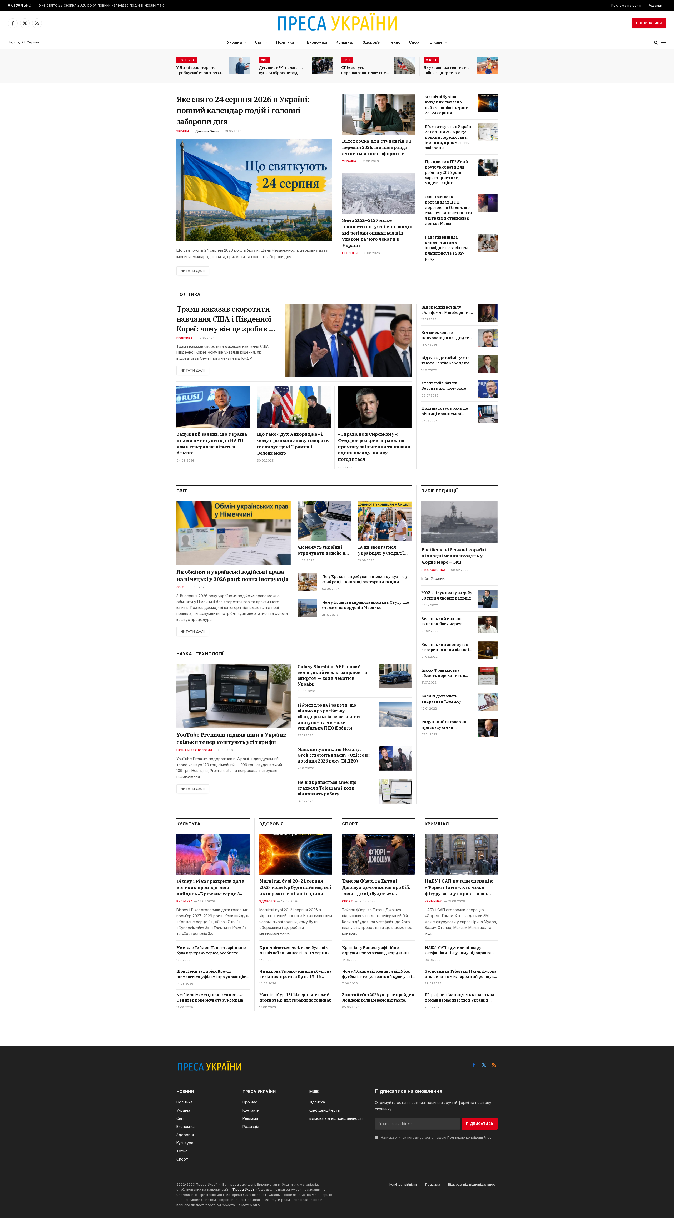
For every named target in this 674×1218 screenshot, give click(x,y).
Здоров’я (371, 42)
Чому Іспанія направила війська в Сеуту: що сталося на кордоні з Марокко (365, 605)
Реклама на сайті (626, 5)
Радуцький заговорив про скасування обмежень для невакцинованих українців (443, 725)
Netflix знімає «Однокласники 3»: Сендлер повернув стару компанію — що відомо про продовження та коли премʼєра (211, 997)
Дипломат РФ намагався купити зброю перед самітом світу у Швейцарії (283, 70)
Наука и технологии (194, 750)
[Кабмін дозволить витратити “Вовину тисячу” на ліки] (488, 702)
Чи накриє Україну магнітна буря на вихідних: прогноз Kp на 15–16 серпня (295, 974)
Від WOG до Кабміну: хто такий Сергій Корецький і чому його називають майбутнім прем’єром (446, 360)
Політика (285, 42)
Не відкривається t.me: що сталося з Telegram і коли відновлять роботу (327, 788)
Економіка (317, 42)
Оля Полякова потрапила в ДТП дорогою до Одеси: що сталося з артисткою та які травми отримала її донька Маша (448, 210)
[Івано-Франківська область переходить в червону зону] (488, 676)
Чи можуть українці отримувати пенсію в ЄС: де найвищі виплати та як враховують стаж (321, 550)
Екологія (350, 253)
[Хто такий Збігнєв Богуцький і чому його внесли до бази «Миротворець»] (488, 389)
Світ (259, 42)
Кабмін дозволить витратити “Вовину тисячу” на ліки (441, 699)
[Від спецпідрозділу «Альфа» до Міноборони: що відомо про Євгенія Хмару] (488, 313)
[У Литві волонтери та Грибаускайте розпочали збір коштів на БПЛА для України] (239, 65)
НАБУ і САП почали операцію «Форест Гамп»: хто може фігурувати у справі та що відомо (459, 887)
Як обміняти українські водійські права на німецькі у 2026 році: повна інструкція (232, 575)
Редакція (655, 5)
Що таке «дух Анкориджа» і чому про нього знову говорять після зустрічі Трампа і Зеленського (292, 443)
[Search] (656, 42)
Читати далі (193, 271)
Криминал (433, 901)
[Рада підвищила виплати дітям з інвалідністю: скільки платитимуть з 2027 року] (488, 243)
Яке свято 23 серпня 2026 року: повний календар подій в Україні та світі (104, 5)
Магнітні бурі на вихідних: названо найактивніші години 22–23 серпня (446, 104)
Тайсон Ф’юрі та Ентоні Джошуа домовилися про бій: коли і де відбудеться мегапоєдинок (376, 887)
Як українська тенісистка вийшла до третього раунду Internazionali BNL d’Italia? (447, 70)
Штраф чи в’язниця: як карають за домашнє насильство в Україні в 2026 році (459, 997)
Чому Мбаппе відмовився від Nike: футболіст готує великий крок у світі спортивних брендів (378, 974)
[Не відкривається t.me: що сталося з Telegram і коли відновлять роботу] (395, 791)
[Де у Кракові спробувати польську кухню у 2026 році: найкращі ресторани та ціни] (307, 582)
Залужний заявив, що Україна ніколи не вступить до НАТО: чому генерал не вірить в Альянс (211, 443)
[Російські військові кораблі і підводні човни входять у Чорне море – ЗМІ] (459, 522)
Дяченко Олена (207, 131)
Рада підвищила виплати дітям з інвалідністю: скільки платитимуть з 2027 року (446, 248)
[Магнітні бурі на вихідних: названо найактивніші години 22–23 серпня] (488, 103)
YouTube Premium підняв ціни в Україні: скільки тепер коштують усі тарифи (231, 738)
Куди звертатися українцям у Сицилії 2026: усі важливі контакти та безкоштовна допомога (384, 550)
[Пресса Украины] (337, 23)
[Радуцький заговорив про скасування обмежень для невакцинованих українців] (488, 728)
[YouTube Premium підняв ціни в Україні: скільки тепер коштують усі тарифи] (233, 696)
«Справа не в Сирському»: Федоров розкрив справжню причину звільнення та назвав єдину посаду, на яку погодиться (374, 446)
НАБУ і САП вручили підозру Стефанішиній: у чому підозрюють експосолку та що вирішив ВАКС (459, 950)
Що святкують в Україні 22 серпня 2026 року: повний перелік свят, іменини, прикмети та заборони (448, 137)
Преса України (245, 1189)
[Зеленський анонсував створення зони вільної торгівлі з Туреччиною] (488, 650)
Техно (394, 42)
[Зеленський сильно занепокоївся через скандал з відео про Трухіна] (488, 624)
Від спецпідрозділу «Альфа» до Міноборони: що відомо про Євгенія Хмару (445, 310)
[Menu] (663, 42)
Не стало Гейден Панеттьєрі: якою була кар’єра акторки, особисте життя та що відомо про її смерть (211, 950)
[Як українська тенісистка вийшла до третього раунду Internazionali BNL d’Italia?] (487, 65)
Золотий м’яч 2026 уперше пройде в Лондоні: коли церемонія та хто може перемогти (378, 997)
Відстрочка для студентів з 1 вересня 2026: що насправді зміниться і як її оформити (376, 147)
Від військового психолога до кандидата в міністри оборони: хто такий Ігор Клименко (445, 335)
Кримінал (345, 42)
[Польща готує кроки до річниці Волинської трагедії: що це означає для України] (488, 414)
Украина (349, 161)
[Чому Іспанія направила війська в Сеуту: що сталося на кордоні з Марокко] (307, 608)
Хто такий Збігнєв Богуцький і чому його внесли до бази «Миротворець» (443, 385)
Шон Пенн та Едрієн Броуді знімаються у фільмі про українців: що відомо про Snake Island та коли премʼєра (211, 974)
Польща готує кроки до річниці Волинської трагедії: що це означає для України (444, 411)
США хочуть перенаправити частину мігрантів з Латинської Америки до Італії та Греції (363, 70)
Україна (234, 42)
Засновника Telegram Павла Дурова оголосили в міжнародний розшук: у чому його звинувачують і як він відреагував (460, 974)
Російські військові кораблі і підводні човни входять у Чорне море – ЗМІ (455, 556)
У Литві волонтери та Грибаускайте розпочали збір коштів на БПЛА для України (199, 70)
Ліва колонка (433, 570)
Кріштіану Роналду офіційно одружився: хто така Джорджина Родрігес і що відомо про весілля (375, 950)
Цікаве (436, 42)
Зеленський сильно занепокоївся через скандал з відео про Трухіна (441, 621)
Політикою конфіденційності (470, 1138)
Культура (184, 901)
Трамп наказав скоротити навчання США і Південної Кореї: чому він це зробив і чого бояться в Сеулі (223, 319)
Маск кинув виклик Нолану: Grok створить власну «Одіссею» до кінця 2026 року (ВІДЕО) (334, 755)
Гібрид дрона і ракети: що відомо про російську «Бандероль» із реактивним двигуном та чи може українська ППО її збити (329, 716)
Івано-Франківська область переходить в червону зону (443, 673)
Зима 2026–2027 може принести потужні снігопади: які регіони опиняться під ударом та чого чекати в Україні (377, 232)
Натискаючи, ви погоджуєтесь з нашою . (437, 1138)
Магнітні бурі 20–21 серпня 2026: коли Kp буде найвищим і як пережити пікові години (295, 887)
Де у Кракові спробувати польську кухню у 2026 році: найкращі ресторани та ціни (365, 579)
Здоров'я (267, 901)
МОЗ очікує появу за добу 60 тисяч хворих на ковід (446, 595)
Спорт (415, 42)
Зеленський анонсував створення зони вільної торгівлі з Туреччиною (445, 647)
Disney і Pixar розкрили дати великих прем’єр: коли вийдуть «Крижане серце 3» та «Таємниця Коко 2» (212, 887)
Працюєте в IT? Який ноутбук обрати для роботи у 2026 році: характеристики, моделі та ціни (446, 172)
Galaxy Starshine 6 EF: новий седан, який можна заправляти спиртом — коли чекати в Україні (332, 675)
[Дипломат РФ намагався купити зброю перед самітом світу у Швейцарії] (322, 65)
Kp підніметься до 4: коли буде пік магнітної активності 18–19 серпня (294, 950)
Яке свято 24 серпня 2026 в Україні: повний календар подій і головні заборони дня (242, 110)
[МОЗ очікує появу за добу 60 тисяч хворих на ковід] (488, 599)
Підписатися (649, 23)
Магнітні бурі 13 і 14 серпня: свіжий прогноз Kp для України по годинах (295, 997)
